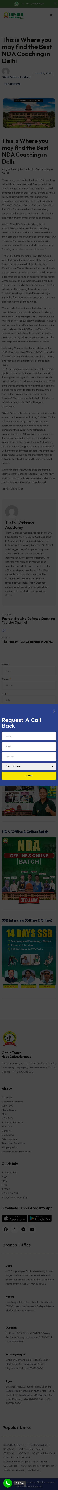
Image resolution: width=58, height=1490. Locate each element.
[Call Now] (7, 1483)
